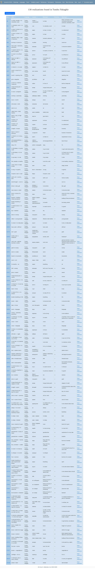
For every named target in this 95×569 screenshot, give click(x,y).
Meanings (15, 2)
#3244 (8, 280)
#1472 (8, 177)
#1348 (8, 153)
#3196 (8, 276)
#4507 (8, 334)
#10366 (8, 562)
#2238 (8, 227)
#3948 (8, 305)
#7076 (8, 457)
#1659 (8, 198)
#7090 (8, 506)
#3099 (8, 264)
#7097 (8, 534)
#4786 (8, 358)
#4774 (8, 350)
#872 (8, 104)
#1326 (8, 136)
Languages (22, 2)
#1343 (8, 145)
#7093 (8, 516)
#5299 (8, 379)
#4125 (8, 317)
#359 (8, 54)
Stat (63, 2)
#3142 (8, 272)
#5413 (8, 383)
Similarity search (35, 2)
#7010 (8, 407)
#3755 (8, 297)
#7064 (8, 424)
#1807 (8, 206)
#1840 (8, 210)
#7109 (8, 538)
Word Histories (69, 2)
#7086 (8, 502)
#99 (8, 50)
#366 (8, 58)
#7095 (8, 525)
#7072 (8, 440)
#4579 (8, 338)
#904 (8, 108)
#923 (8, 112)
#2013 (8, 218)
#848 (8, 95)
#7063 (8, 420)
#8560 (8, 558)
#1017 (8, 128)
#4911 (8, 370)
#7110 (8, 542)
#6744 (8, 395)
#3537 (8, 284)
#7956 (8, 546)
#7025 (8, 411)
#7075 (8, 452)
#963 (8, 116)
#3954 (8, 309)
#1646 (8, 194)
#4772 (8, 346)
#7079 (8, 471)
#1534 (8, 181)
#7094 (8, 521)
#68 (8, 42)
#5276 (8, 375)
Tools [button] (27, 2)
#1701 (8, 202)
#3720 (8, 293)
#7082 (8, 484)
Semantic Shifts (8, 2)
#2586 (8, 236)
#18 (7, 30)
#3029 (8, 256)
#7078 (8, 466)
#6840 (8, 399)
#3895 (8, 301)
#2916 (8, 251)
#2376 (8, 231)
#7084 (8, 492)
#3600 (8, 288)
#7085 (8, 497)
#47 (8, 38)
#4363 (8, 325)
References (44, 2)
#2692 (8, 242)
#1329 (8, 140)
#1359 (8, 161)
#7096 (8, 529)
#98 (8, 46)
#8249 (8, 554)
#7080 (8, 476)
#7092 (8, 511)
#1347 (8, 149)
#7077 (8, 461)
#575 (8, 79)
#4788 (8, 366)
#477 (8, 71)
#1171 (8, 132)
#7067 (8, 436)
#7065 (8, 428)
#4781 (8, 354)
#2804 (8, 247)
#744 (8, 87)
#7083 (8, 488)
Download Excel (10, 13)
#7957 (8, 550)
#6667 (8, 391)
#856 (8, 99)
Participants (51, 2)
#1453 (8, 173)
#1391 (8, 169)
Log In (79, 2)
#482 (8, 75)
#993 (8, 120)
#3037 (8, 260)
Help (75, 2)
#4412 (8, 329)
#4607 (8, 342)
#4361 (8, 321)
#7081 (8, 480)
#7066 (8, 432)
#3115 (8, 268)
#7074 (8, 448)
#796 (8, 91)
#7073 (8, 444)
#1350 (8, 157)
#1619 (8, 190)
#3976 (8, 313)
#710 (8, 83)
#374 (8, 67)
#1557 (8, 186)
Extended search (88, 2)
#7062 (8, 416)
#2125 (8, 222)
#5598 (8, 387)
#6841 (8, 403)
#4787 (8, 362)
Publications (58, 2)
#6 (7, 21)
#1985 (8, 214)
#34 (8, 34)
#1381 (8, 165)
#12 (7, 26)
